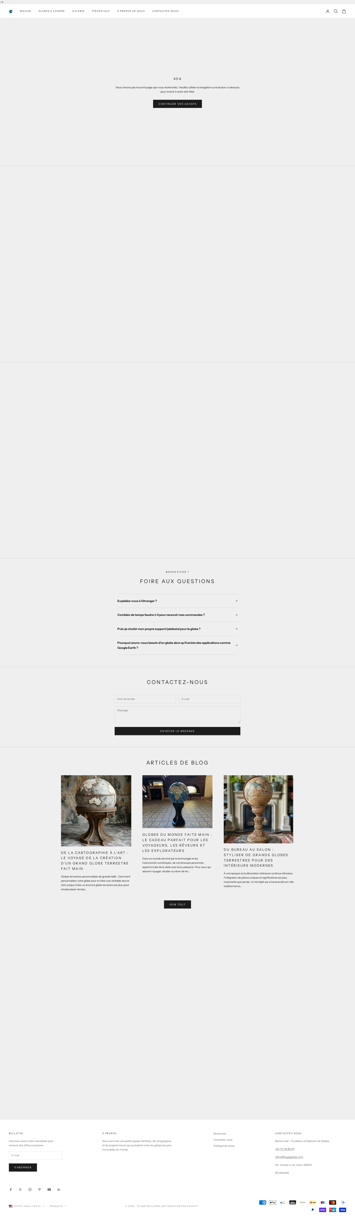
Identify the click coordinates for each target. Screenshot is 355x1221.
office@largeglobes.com (289, 1157)
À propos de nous (131, 11)
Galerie (78, 11)
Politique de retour (224, 1146)
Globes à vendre (52, 11)
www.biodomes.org (178, 1108)
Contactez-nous (165, 11)
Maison (25, 11)
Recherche (220, 1133)
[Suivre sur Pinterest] (39, 1189)
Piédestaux (101, 11)
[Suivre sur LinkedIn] (59, 1189)
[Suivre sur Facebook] (11, 1189)
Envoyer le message (177, 731)
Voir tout (177, 904)
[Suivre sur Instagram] (30, 1189)
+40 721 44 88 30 (284, 1149)
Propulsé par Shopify (183, 1206)
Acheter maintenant (177, 533)
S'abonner (23, 1167)
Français (56, 1206)
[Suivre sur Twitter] (20, 1189)
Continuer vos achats (177, 103)
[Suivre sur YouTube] (49, 1189)
